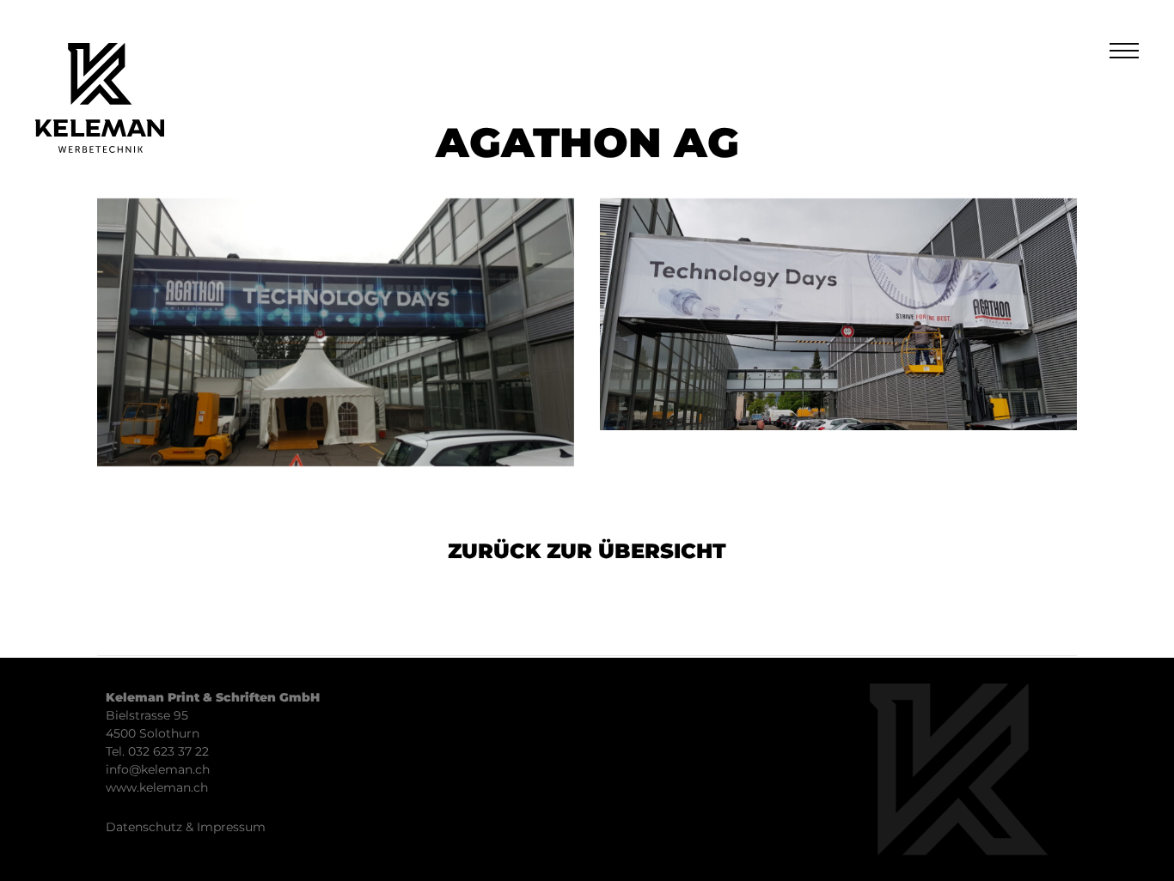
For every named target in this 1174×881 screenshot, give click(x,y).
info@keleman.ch (158, 769)
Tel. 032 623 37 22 (157, 751)
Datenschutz (144, 827)
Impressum (231, 827)
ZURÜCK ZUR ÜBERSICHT (587, 550)
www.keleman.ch (157, 787)
